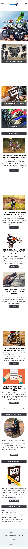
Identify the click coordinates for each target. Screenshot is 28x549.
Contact (21, 536)
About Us (14, 455)
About (14, 539)
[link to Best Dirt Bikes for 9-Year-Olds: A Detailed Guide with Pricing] (14, 338)
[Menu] (2, 4)
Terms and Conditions (11, 536)
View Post (14, 170)
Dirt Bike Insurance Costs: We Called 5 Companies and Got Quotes (14, 291)
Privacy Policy (14, 532)
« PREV (5, 408)
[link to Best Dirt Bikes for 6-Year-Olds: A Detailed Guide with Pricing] (14, 202)
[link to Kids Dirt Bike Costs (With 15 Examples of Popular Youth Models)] (14, 240)
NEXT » (23, 408)
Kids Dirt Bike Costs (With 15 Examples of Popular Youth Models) (14, 252)
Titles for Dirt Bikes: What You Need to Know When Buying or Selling (14, 388)
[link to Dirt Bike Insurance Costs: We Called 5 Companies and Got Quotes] (14, 279)
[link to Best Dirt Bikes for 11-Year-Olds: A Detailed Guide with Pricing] (14, 145)
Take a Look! (14, 501)
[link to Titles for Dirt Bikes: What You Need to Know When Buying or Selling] (14, 376)
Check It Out (14, 31)
